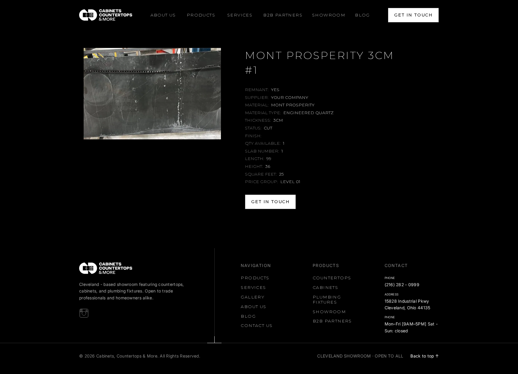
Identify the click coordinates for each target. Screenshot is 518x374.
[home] (105, 15)
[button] (201, 15)
